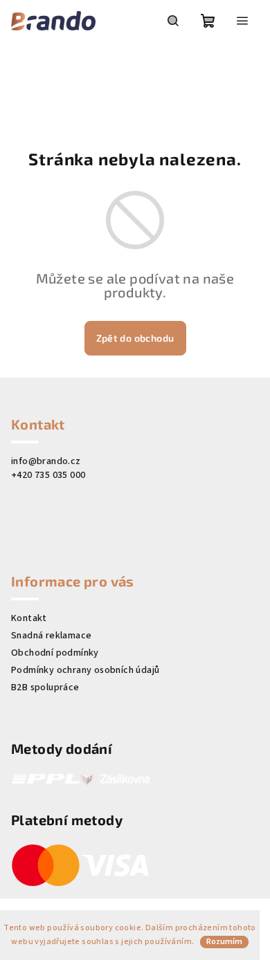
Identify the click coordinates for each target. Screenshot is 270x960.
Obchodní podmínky (55, 653)
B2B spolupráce (45, 687)
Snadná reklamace (51, 636)
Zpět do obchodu (135, 338)
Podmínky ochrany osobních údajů (85, 670)
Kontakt (29, 618)
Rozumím (224, 942)
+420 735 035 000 (48, 475)
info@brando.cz (46, 461)
